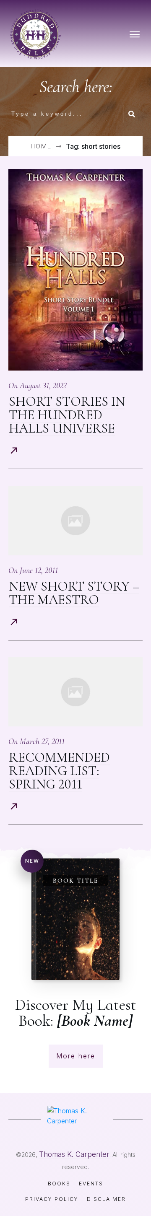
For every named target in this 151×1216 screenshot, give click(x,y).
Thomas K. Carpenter (74, 1154)
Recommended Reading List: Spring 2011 (59, 770)
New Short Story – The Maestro (74, 593)
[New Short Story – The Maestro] (75, 520)
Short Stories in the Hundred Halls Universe (67, 414)
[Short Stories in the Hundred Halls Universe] (75, 269)
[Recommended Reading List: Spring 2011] (75, 692)
